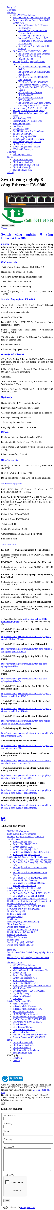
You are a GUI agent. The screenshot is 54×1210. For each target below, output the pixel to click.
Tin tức (10, 157)
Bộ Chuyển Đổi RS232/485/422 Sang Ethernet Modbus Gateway (33, 83)
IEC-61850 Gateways (23, 149)
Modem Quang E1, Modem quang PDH (31, 970)
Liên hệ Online (8, 225)
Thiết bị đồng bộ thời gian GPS (21, 932)
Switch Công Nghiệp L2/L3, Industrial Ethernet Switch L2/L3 (33, 36)
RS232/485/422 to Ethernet (25, 1014)
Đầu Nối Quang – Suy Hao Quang (28, 131)
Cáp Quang (18, 126)
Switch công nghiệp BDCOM (20, 945)
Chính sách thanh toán (23, 159)
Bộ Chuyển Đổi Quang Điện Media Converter (28, 857)
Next (3, 820)
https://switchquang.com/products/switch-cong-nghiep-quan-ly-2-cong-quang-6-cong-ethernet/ (26, 806)
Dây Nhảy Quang (21, 128)
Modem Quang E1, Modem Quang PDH (31, 17)
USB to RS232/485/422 (24, 1029)
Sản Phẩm (11, 12)
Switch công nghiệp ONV (25, 136)
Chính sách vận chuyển (23, 162)
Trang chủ (11, 7)
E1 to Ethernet (19, 1024)
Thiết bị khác (13, 939)
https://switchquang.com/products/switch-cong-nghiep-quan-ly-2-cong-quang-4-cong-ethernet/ (26, 791)
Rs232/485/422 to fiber (23, 1011)
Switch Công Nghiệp (22, 841)
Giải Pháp (11, 152)
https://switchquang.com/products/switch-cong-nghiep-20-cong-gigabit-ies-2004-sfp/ (26, 709)
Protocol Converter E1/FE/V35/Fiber (29, 1034)
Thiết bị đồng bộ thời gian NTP (27, 141)
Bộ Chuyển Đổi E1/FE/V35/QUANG (30, 51)
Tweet (4, 228)
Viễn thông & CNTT (22, 154)
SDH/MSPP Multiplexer (24, 15)
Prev (3, 817)
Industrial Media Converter (25, 1006)
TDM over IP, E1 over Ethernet (21, 834)
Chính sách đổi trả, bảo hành (26, 165)
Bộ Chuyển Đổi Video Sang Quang (29, 110)
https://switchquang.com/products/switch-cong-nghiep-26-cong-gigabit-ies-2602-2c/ (26, 694)
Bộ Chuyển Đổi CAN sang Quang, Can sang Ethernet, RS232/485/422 (34, 104)
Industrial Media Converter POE (27, 1009)
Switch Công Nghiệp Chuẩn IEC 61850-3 (32, 852)
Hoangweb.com (27, 1207)
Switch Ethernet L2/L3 (23, 847)
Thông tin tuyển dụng (22, 170)
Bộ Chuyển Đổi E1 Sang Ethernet (34, 53)
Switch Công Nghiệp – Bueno (26, 146)
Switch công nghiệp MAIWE (20, 942)
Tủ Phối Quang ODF (22, 134)
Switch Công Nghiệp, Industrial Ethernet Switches (32, 31)
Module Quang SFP (22, 118)
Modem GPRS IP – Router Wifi (27, 121)
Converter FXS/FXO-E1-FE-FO (27, 1022)
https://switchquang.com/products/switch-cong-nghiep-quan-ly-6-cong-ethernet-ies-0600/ (26, 776)
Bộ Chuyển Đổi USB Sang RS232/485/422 (30, 98)
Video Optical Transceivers (25, 1032)
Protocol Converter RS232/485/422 (29, 1037)
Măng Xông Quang (22, 123)
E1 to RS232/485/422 (23, 1027)
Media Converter (20, 1003)
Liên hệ (10, 172)
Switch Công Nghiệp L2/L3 (25, 849)
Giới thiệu (11, 10)
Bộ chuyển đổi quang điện (19, 1001)
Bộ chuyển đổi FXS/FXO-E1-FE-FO (30, 108)
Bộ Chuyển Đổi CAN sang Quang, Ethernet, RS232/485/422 (29, 884)
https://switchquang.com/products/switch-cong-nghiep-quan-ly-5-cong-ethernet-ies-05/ (26, 761)
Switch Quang (13, 839)
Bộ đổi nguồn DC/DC (23, 144)
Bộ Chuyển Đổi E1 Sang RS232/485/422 (29, 57)
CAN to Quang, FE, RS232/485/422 (29, 1019)
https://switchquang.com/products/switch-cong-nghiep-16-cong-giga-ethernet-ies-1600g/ (26, 722)
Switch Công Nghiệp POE (25, 844)
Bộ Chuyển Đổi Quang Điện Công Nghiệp (32, 859)
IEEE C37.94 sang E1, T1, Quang (28, 139)
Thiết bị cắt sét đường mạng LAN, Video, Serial (29, 901)
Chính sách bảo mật (22, 167)
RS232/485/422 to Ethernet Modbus (29, 1016)
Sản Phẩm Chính (14, 962)
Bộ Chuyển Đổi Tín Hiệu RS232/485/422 (30, 93)
